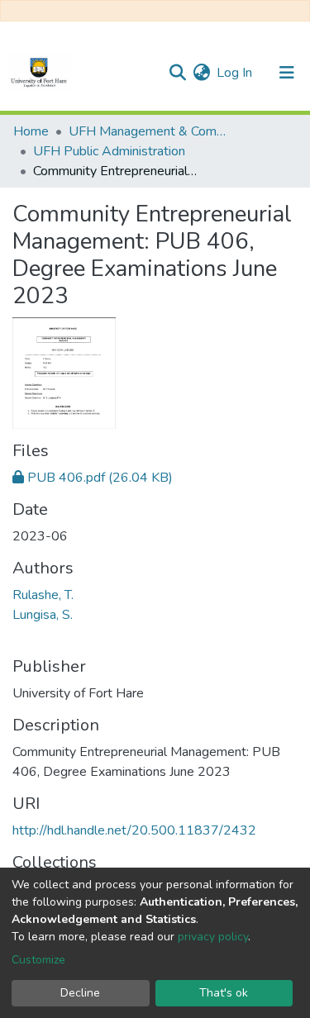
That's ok (223, 993)
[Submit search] (177, 73)
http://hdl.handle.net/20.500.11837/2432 (134, 830)
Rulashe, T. (43, 595)
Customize (38, 960)
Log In (235, 73)
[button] (201, 73)
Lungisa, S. (42, 615)
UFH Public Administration (109, 151)
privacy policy (213, 936)
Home (31, 131)
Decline (80, 993)
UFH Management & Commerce (151, 131)
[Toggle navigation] (287, 72)
